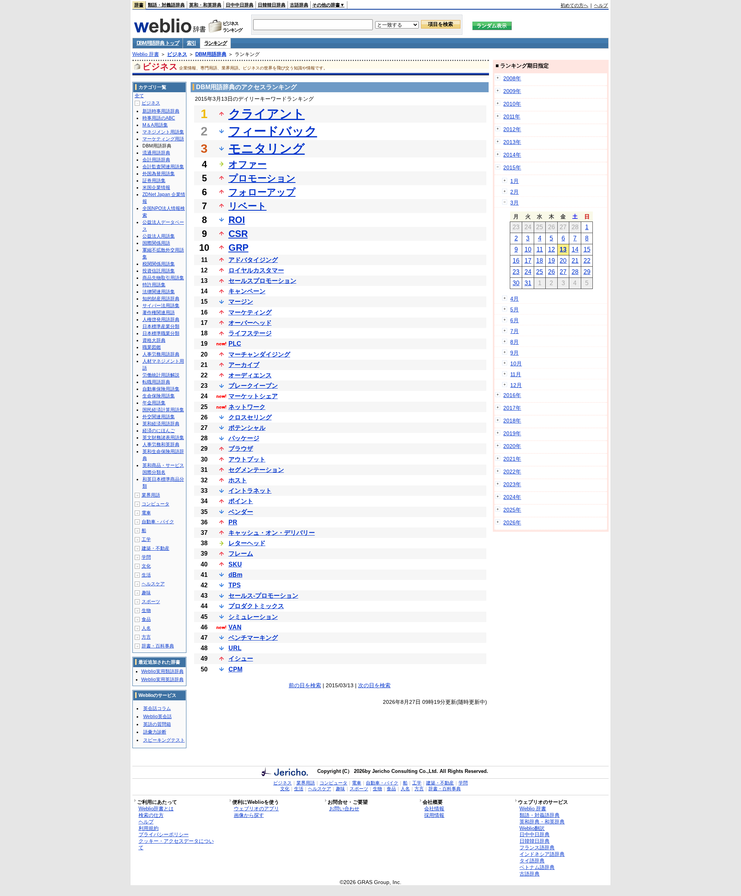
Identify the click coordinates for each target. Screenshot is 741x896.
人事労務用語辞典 (160, 354)
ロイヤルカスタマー (256, 270)
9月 (514, 353)
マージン (240, 301)
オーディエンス (250, 375)
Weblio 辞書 (145, 54)
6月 (514, 320)
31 (527, 283)
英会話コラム (157, 708)
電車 (146, 513)
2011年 (511, 116)
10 (527, 249)
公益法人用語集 (158, 236)
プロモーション (262, 178)
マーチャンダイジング (259, 354)
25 (539, 272)
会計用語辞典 (156, 159)
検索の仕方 (151, 815)
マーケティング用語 (163, 139)
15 (587, 249)
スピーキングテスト (164, 740)
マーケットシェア (253, 396)
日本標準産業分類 (160, 326)
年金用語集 (154, 403)
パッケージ (243, 438)
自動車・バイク (158, 521)
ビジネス (177, 54)
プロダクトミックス (256, 606)
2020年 (512, 446)
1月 (514, 181)
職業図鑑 (151, 347)
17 (527, 260)
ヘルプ (601, 5)
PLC (234, 343)
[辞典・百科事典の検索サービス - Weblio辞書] (170, 30)
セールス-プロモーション (263, 595)
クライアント (266, 114)
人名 (146, 628)
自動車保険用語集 (160, 389)
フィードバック (272, 131)
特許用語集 (154, 284)
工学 (146, 539)
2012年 (512, 129)
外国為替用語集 (158, 173)
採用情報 (434, 815)
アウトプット (247, 459)
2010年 (512, 104)
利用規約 (149, 828)
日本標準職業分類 (160, 333)
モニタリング (266, 149)
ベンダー (240, 512)
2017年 (512, 408)
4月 (514, 299)
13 (563, 249)
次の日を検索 (374, 685)
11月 (515, 374)
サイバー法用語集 (160, 305)
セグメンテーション (256, 470)
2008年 (512, 78)
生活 (146, 575)
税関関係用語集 (158, 264)
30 (516, 283)
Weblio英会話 (157, 716)
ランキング (215, 43)
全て (139, 95)
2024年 (512, 497)
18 (539, 260)
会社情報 (434, 808)
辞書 (139, 5)
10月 (516, 363)
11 (539, 249)
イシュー (240, 658)
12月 (516, 385)
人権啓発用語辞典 (160, 319)
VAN (235, 627)
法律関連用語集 (158, 291)
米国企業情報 (156, 187)
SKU (235, 564)
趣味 (146, 592)
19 (551, 260)
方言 (146, 637)
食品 (146, 619)
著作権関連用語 (158, 312)
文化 (146, 566)
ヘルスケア (153, 584)
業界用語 (151, 495)
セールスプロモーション (262, 280)
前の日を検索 (305, 685)
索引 (191, 43)
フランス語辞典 (537, 847)
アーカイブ (243, 365)
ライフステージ (250, 333)
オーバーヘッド (250, 323)
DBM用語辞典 (211, 54)
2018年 (512, 421)
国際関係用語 (156, 243)
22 (587, 260)
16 (516, 260)
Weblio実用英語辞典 (162, 679)
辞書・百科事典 (158, 646)
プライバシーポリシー (164, 834)
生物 (146, 610)
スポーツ (151, 601)
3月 (514, 202)
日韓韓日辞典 (272, 5)
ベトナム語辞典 (537, 867)
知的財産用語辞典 (160, 298)
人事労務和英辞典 (160, 444)
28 (575, 272)
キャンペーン (247, 291)
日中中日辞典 (240, 5)
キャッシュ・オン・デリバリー (271, 532)
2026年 (512, 522)
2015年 (512, 167)
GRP (238, 247)
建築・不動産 (155, 548)
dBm (235, 574)
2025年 (512, 510)
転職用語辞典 (156, 382)
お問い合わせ (344, 808)
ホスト (237, 480)
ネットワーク (247, 407)
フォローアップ (262, 192)
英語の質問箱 (157, 724)
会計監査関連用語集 (163, 166)
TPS (234, 585)
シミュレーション (253, 617)
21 (575, 260)
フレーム (240, 553)
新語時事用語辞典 (160, 111)
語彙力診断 (154, 732)
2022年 (512, 471)
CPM (235, 669)
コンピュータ (155, 504)
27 (563, 272)
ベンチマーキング (253, 637)
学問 (146, 557)
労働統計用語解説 (160, 375)
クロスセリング (250, 417)
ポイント (240, 501)
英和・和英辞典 (205, 5)
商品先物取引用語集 (163, 278)
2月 (514, 192)
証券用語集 (154, 180)
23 (516, 272)
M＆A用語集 (155, 125)
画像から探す (249, 815)
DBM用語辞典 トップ (158, 43)
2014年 (512, 155)
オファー (247, 164)
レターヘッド (247, 543)
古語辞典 (299, 5)
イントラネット (250, 490)
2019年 (512, 433)
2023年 (512, 484)
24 (527, 272)
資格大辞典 (154, 340)
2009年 (512, 91)
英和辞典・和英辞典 (542, 822)
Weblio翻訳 (532, 828)
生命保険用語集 (158, 396)
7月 (514, 331)
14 (575, 249)
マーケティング (250, 312)
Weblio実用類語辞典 (162, 671)
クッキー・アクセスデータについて (176, 844)
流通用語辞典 (156, 153)
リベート (247, 206)
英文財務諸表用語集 (163, 437)
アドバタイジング (253, 260)
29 (587, 272)
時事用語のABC (158, 118)
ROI (236, 220)
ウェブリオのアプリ (256, 808)
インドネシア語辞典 (542, 854)
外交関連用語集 (158, 416)
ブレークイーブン (253, 385)
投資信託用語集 (158, 271)
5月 (514, 309)
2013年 (512, 142)
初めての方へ (574, 5)
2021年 (512, 459)
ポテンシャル (247, 427)
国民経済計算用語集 (163, 409)
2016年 (512, 395)
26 (551, 272)
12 (551, 249)
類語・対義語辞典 (166, 5)
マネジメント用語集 (163, 132)
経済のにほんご (158, 430)
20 (563, 260)
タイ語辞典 (532, 861)
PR (232, 522)
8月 (514, 342)
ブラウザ (240, 448)
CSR (238, 233)
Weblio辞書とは (156, 808)
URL (235, 648)
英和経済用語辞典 (160, 423)
